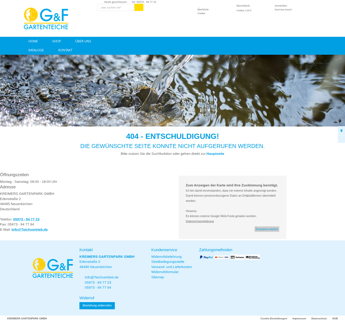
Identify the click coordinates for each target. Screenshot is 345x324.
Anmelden (281, 5)
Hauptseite (215, 154)
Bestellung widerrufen (97, 305)
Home (33, 41)
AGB (335, 318)
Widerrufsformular (165, 272)
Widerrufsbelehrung (166, 257)
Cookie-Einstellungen (274, 318)
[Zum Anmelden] (271, 5)
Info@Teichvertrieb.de (30, 229)
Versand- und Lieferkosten (171, 267)
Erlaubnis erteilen (267, 229)
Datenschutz (319, 318)
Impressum (299, 318)
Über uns (83, 41)
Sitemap (157, 277)
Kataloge (36, 50)
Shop (56, 41)
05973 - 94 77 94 (98, 287)
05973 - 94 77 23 (26, 219)
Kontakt (65, 50)
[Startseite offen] (44, 18)
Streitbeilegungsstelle (167, 262)
